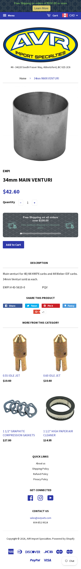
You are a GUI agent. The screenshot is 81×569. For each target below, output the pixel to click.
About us (40, 463)
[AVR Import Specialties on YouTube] (50, 497)
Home (22, 78)
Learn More (41, 8)
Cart (55, 15)
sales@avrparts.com (40, 518)
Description (39, 263)
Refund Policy (40, 474)
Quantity (9, 202)
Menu (11, 15)
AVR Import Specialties (39, 538)
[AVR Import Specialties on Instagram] (40, 497)
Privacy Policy (40, 479)
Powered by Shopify (63, 538)
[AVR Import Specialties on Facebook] (30, 497)
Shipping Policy (40, 468)
